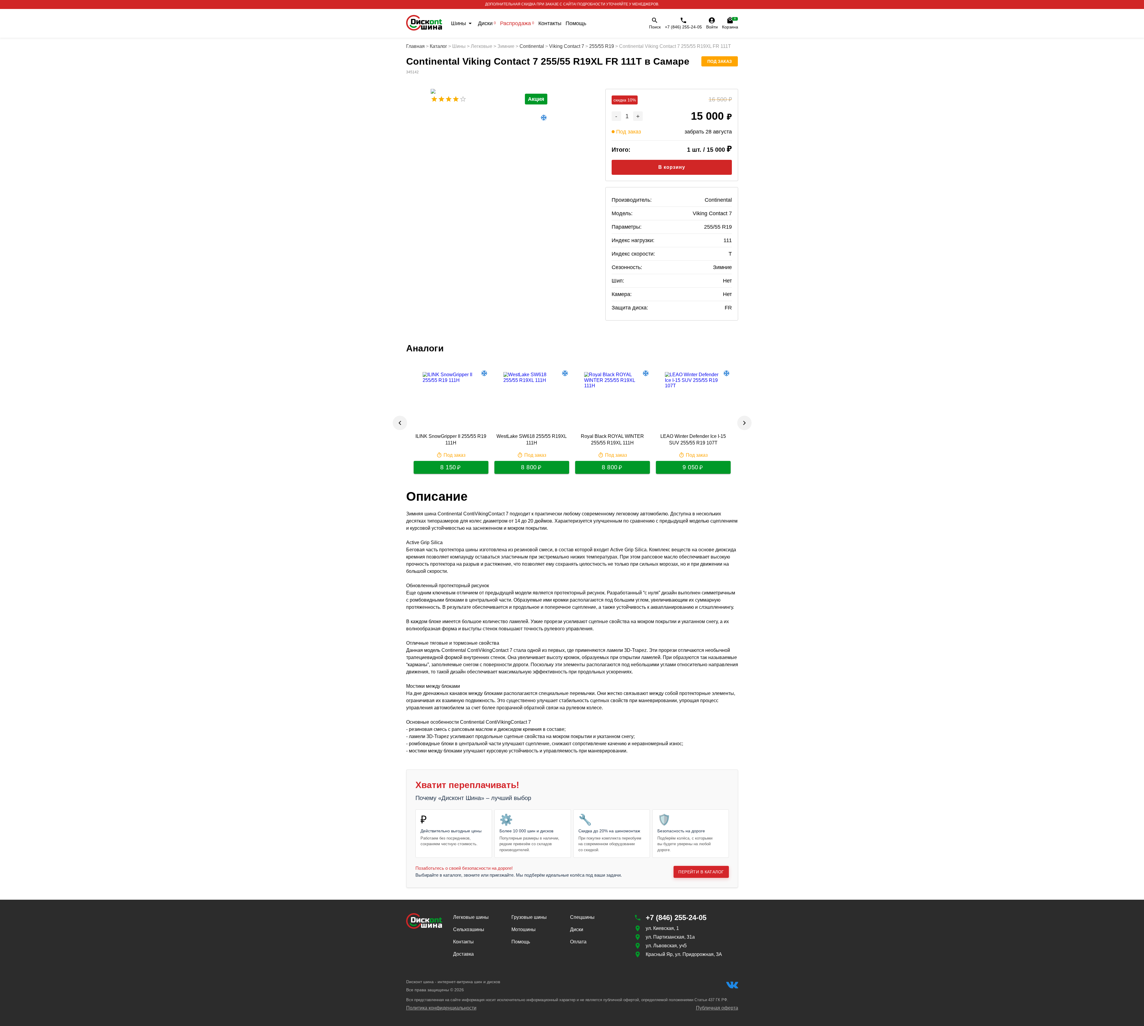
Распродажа (517, 23)
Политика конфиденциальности (441, 1007)
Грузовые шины (529, 917)
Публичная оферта (717, 1007)
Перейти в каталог (701, 871)
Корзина (730, 23)
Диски (487, 23)
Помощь (576, 23)
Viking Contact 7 (566, 46)
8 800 (529, 467)
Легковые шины (471, 917)
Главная (415, 46)
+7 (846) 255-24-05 (683, 27)
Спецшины (582, 917)
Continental (532, 46)
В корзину (671, 167)
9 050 (690, 467)
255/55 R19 (601, 46)
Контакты (549, 23)
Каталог (438, 46)
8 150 (448, 467)
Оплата (578, 941)
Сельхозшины (468, 929)
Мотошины (523, 929)
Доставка (463, 954)
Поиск (655, 27)
